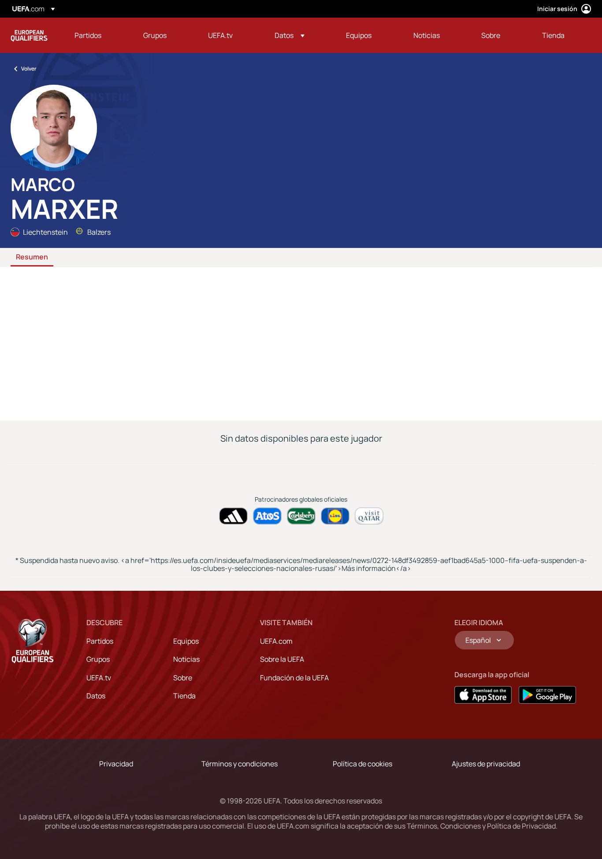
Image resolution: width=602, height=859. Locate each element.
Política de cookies (362, 764)
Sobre (182, 678)
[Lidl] (335, 516)
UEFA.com (276, 641)
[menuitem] (98, 35)
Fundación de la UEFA (294, 678)
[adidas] (233, 516)
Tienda (184, 696)
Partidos (99, 641)
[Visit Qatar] (369, 516)
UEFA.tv (98, 678)
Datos (95, 696)
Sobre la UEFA (282, 659)
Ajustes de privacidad (486, 764)
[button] (289, 35)
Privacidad (116, 764)
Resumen (32, 257)
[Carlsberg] (301, 516)
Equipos (186, 641)
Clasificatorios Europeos (29, 35)
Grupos (98, 659)
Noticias (186, 659)
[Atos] (267, 516)
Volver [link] (29, 68)
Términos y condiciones (239, 764)
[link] (88, 35)
